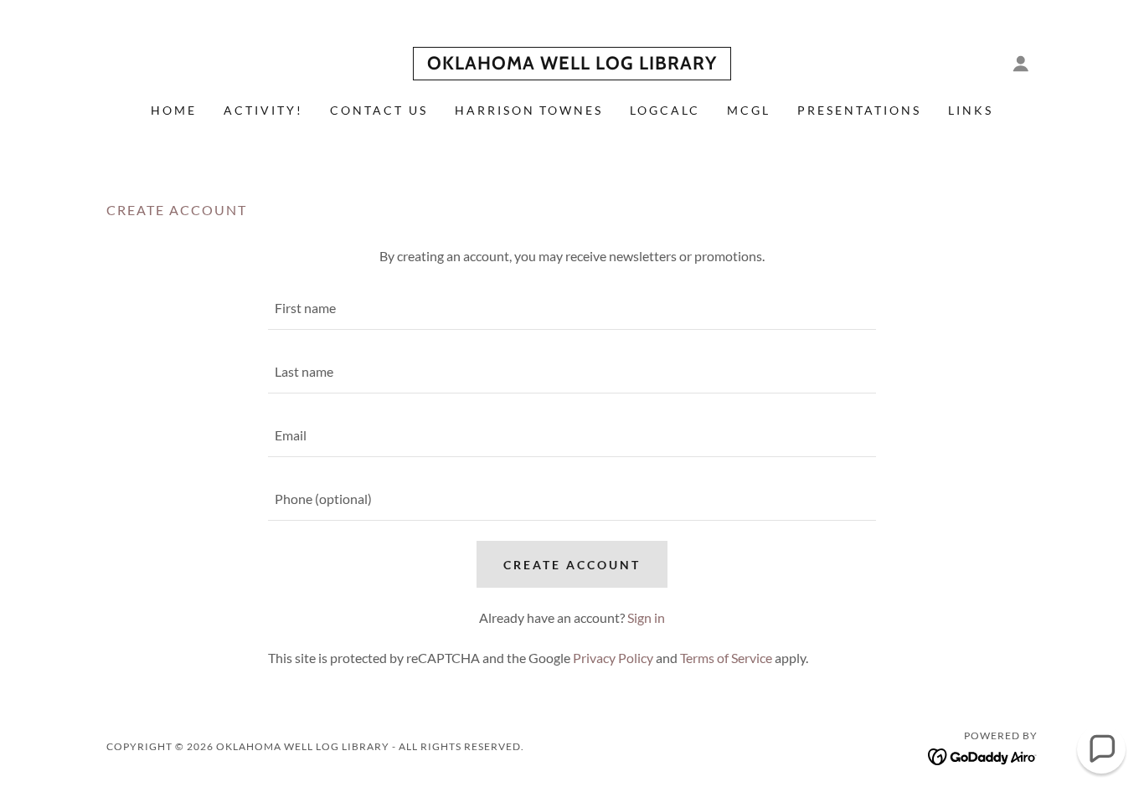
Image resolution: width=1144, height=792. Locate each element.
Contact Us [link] (379, 110)
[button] (1021, 63)
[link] (572, 64)
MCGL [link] (748, 110)
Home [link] (174, 110)
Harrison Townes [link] (529, 110)
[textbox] (571, 308)
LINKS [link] (970, 110)
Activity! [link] (263, 110)
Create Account (572, 565)
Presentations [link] (859, 110)
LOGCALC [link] (665, 110)
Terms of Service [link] (726, 658)
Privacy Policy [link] (613, 658)
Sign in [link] (646, 617)
